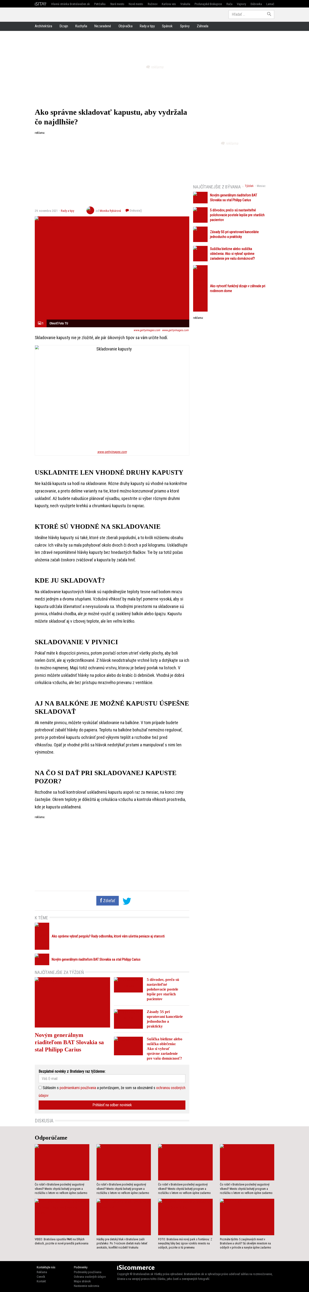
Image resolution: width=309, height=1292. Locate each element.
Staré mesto (117, 4)
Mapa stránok (82, 1281)
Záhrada (202, 26)
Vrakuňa (185, 4)
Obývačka (126, 26)
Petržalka (99, 4)
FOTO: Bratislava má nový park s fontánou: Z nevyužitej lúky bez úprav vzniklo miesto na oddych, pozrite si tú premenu (185, 1243)
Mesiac (261, 186)
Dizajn (64, 26)
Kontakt (41, 1281)
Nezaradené (102, 26)
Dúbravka (256, 4)
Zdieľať (108, 900)
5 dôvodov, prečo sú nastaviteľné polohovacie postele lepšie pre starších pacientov (163, 989)
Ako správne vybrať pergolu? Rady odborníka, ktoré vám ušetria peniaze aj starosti (108, 936)
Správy (185, 26)
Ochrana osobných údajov (90, 1276)
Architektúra (43, 26)
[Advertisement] (112, 169)
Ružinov (152, 4)
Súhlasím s (50, 1087)
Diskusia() (135, 210)
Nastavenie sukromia (86, 1286)
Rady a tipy (147, 26)
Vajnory (241, 4)
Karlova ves (169, 4)
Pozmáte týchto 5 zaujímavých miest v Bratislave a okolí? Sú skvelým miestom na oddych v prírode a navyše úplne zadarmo (245, 1243)
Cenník (41, 1276)
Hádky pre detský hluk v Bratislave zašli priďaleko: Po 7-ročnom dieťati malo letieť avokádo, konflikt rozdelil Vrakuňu (122, 1243)
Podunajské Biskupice (208, 4)
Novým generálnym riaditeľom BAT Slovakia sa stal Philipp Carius (96, 959)
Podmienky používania (87, 1272)
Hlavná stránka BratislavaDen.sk (70, 4)
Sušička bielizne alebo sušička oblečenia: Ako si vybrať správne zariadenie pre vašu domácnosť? (164, 1048)
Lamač (270, 4)
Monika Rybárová (110, 211)
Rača (229, 4)
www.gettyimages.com (146, 330)
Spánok (167, 26)
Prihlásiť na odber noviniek (112, 1105)
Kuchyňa (81, 26)
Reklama (42, 1272)
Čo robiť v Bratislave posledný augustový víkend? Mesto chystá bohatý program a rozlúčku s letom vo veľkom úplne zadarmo (61, 1189)
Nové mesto (136, 4)
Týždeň (249, 186)
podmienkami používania (78, 1087)
